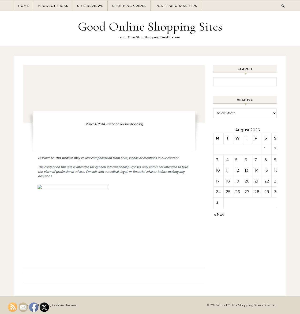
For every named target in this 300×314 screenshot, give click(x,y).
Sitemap (270, 305)
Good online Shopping (127, 124)
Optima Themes (64, 305)
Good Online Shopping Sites (150, 26)
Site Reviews (90, 6)
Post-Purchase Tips (176, 6)
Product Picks (53, 6)
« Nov (219, 214)
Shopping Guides (129, 6)
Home (23, 6)
